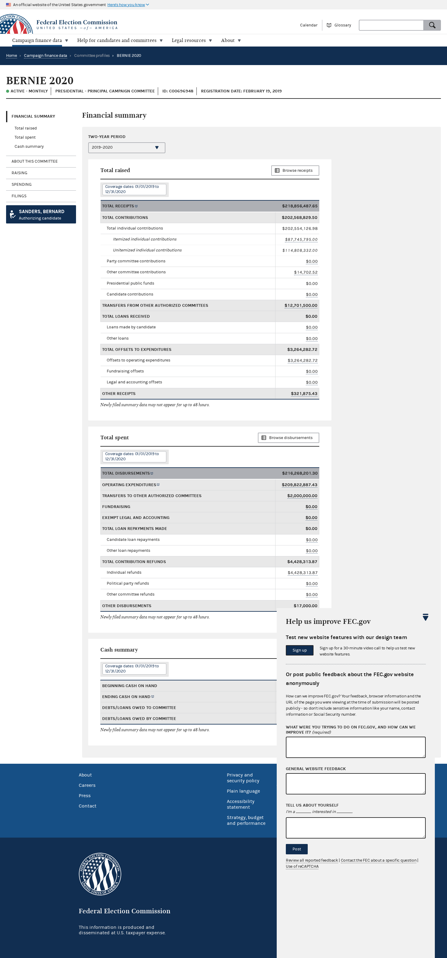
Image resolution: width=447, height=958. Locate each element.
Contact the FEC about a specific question (379, 860)
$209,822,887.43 (299, 484)
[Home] (112, 25)
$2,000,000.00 (302, 495)
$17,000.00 (305, 605)
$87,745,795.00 (301, 239)
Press (85, 795)
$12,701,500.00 (301, 305)
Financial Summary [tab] (33, 116)
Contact (87, 806)
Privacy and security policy (243, 777)
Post (297, 849)
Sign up (300, 650)
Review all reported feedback (312, 860)
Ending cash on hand (126, 696)
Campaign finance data (45, 55)
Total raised (26, 128)
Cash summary (29, 146)
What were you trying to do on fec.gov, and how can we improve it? (351, 730)
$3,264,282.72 (303, 360)
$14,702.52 (306, 272)
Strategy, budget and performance (246, 820)
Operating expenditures (129, 484)
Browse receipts (297, 170)
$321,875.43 (304, 393)
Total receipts (118, 206)
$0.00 (312, 261)
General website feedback (316, 768)
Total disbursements (126, 473)
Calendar (308, 25)
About (85, 775)
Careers (87, 785)
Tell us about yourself (312, 805)
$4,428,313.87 (303, 572)
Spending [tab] (22, 184)
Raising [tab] (19, 173)
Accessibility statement (241, 804)
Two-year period (107, 136)
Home (11, 55)
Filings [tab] (19, 196)
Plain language (243, 791)
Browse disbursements (291, 437)
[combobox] (391, 25)
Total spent (25, 137)
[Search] (432, 25)
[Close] (426, 617)
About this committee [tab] (35, 161)
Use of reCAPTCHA (302, 866)
